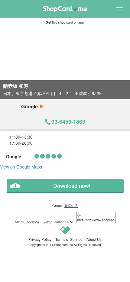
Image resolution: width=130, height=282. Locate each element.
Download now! (71, 185)
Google (30, 106)
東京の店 (71, 205)
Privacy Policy (39, 239)
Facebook (31, 221)
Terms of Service (69, 239)
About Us (94, 239)
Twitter (47, 221)
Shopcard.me (63, 244)
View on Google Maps (21, 167)
